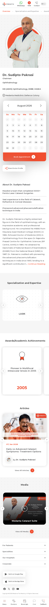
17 (13, 137)
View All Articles (22, 470)
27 (30, 142)
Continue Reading (36, 264)
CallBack (43, 604)
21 (36, 137)
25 (19, 142)
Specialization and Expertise (27, 11)
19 (24, 137)
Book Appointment (22, 157)
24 (13, 142)
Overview (6, 11)
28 (36, 142)
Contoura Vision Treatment (21, 450)
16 (7, 137)
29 (41, 142)
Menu (4, 604)
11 (18, 131)
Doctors (14, 604)
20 (30, 137)
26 (24, 142)
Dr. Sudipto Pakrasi (25, 459)
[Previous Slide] (3, 305)
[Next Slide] (41, 305)
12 (24, 131)
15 (41, 131)
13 (30, 131)
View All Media (22, 532)
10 (13, 131)
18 (19, 137)
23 (7, 142)
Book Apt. (24, 604)
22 (41, 137)
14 (36, 131)
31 (13, 148)
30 (7, 148)
